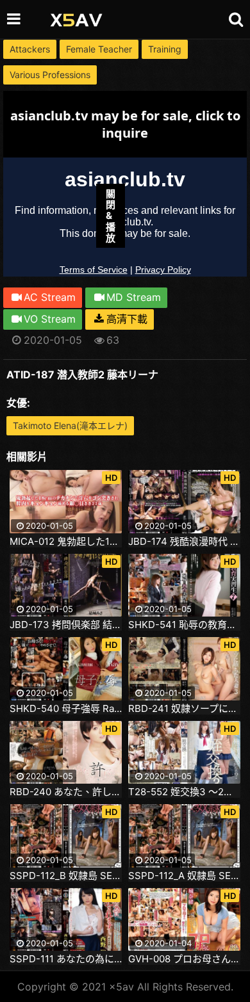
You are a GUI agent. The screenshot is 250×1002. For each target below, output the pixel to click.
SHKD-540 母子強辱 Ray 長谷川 (66, 709)
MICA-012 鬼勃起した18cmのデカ (66, 541)
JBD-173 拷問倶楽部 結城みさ (66, 625)
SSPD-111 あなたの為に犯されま (66, 959)
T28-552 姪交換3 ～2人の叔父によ (184, 792)
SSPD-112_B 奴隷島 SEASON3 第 (66, 876)
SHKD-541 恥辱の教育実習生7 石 (184, 625)
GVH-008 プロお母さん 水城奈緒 (184, 959)
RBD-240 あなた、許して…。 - (66, 792)
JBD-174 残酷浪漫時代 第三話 (184, 541)
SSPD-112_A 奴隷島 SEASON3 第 (184, 876)
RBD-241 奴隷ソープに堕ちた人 (184, 709)
